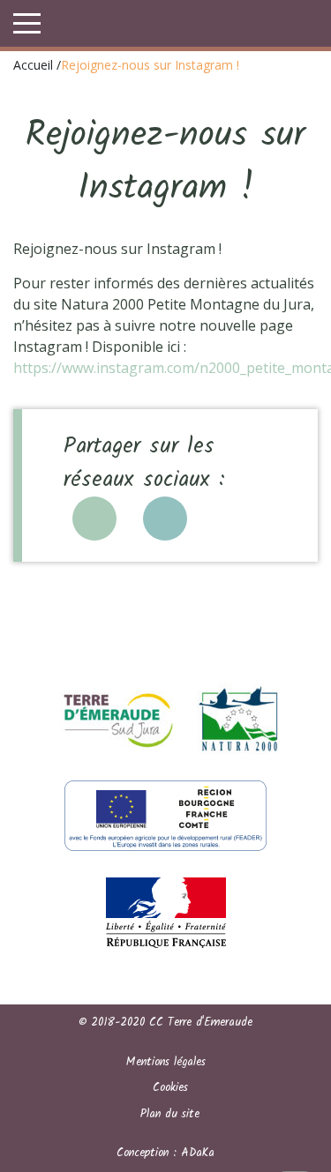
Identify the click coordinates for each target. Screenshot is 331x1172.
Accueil (33, 64)
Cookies (170, 1088)
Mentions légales (166, 1062)
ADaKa (197, 1153)
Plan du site (169, 1114)
